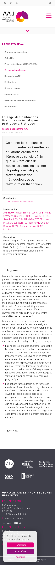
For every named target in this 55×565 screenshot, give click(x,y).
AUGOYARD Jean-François (22, 226)
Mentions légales (40, 559)
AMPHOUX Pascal (12, 212)
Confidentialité (22, 562)
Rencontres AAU (13, 76)
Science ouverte (12, 88)
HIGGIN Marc (26, 201)
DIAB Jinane (45, 212)
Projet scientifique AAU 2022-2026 (21, 64)
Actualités (9, 58)
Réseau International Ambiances (20, 100)
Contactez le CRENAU (12, 523)
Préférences (34, 562)
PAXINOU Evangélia (13, 222)
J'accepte (21, 545)
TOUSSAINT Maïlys (24, 219)
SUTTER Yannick (32, 222)
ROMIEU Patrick (33, 216)
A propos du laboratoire (16, 52)
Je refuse (21, 551)
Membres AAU (11, 94)
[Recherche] (50, 3)
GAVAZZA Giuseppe (13, 216)
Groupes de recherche (15, 70)
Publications (10, 82)
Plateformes (11, 106)
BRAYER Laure (30, 212)
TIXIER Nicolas (11, 201)
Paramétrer (20, 557)
